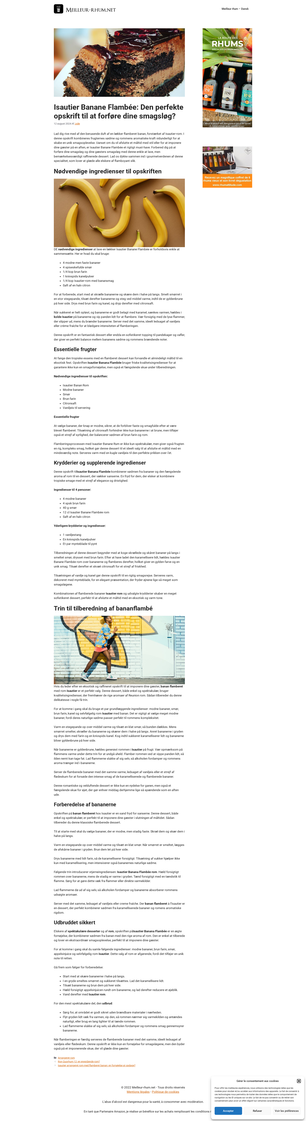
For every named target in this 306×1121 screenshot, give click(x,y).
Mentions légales (138, 1092)
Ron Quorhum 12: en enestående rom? (79, 1061)
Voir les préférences (287, 1111)
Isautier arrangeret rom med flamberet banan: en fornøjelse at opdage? (96, 1065)
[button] (299, 1081)
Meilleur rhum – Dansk (235, 8)
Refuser (257, 1111)
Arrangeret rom (66, 1057)
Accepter (228, 1111)
